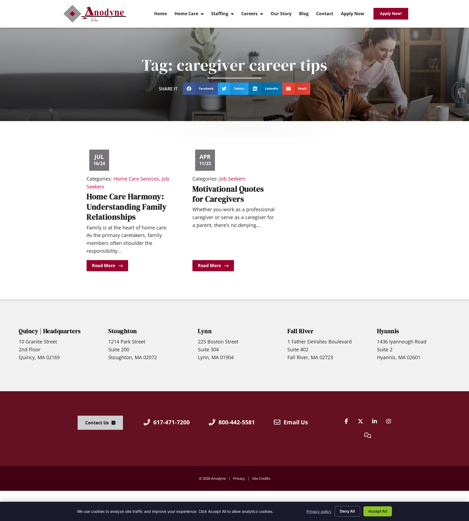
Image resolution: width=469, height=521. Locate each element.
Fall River (300, 331)
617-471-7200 (171, 422)
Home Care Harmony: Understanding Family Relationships (127, 206)
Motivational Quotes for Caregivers (228, 194)
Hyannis (388, 331)
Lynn (205, 331)
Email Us (296, 422)
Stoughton (122, 331)
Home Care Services (136, 178)
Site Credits (261, 478)
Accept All (377, 511)
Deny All (347, 511)
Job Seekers (232, 178)
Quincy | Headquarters (50, 331)
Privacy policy (318, 511)
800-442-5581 (236, 422)
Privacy (239, 478)
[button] (200, 89)
